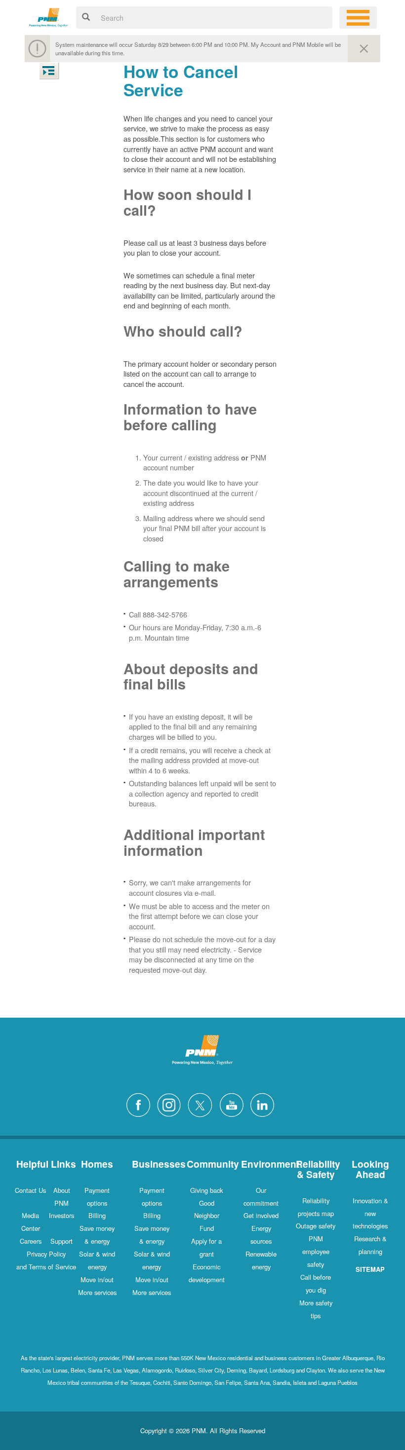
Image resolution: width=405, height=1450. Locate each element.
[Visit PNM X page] (203, 1104)
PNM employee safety (315, 1251)
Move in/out (97, 1279)
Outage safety (315, 1225)
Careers (30, 1241)
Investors (61, 1215)
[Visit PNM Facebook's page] (140, 1104)
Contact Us (30, 1190)
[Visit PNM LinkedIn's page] (264, 1104)
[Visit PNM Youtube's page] (234, 1104)
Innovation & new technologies (370, 1213)
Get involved (261, 1215)
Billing (97, 1215)
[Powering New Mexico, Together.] (48, 16)
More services (97, 1292)
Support (61, 1241)
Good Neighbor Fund (206, 1215)
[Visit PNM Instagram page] (171, 1104)
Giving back (206, 1190)
